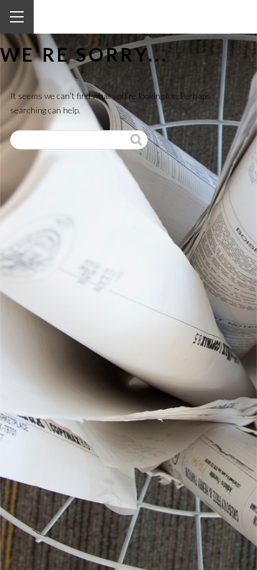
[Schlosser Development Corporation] (91, 17)
